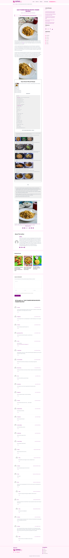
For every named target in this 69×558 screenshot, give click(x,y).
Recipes (41, 1)
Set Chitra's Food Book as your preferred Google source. (29, 15)
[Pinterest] (52, 1)
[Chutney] (47, 38)
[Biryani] (46, 42)
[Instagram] (51, 1)
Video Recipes (46, 1)
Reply (18, 320)
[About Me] (44, 550)
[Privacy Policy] (45, 553)
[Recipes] (44, 552)
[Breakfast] (47, 35)
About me (37, 1)
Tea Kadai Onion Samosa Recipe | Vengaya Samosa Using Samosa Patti (50, 17)
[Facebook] (19, 247)
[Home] (44, 549)
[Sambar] (47, 37)
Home (33, 1)
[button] (42, 1)
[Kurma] (46, 40)
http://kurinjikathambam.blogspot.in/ (22, 344)
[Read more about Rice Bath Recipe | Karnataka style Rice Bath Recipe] (37, 260)
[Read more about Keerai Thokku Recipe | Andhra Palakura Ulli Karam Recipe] (28, 260)
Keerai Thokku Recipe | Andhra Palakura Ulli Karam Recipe (28, 268)
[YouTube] (54, 1)
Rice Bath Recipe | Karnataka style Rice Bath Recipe (36, 267)
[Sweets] (46, 43)
